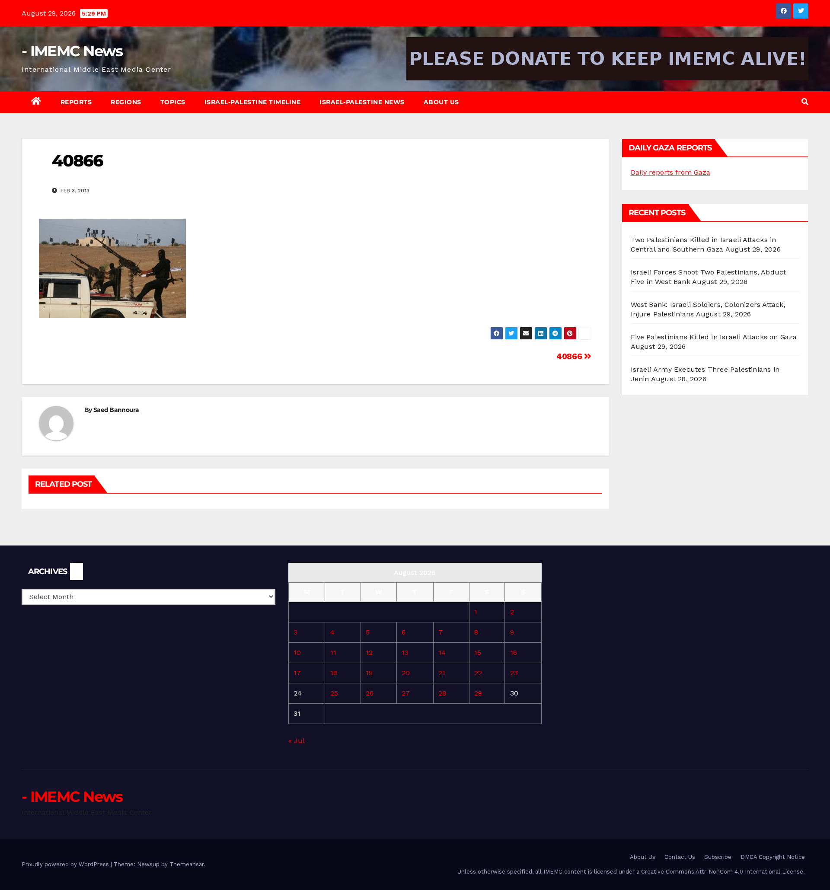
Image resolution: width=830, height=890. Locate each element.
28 (442, 693)
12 (369, 652)
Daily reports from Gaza (670, 172)
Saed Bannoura (116, 410)
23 (514, 673)
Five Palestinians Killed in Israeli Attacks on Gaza (714, 337)
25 (334, 693)
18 (333, 673)
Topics (172, 102)
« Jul (296, 741)
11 (333, 652)
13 (405, 652)
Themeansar (186, 864)
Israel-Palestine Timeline (252, 102)
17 (297, 673)
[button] (804, 102)
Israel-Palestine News (362, 102)
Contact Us (679, 857)
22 (478, 673)
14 (442, 652)
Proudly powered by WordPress (66, 864)
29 (478, 693)
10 (297, 652)
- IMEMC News (72, 51)
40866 (570, 356)
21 (441, 673)
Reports (76, 102)
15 (477, 652)
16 (513, 652)
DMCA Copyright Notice (773, 857)
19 (369, 673)
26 (370, 693)
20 (406, 673)
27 (406, 693)
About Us (441, 102)
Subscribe (717, 857)
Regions (126, 102)
